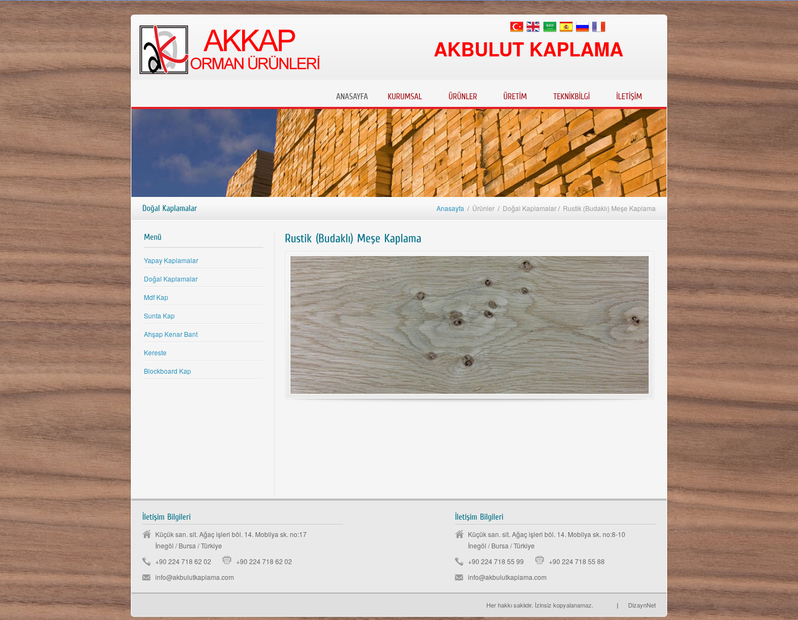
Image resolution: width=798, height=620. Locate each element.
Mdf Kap (156, 297)
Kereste (155, 352)
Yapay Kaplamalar (171, 260)
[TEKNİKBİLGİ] (571, 95)
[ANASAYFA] (352, 95)
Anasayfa (450, 208)
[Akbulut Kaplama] (597, 604)
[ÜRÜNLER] (462, 95)
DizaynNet (636, 604)
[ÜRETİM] (515, 95)
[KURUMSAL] (405, 95)
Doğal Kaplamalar (171, 278)
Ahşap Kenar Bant (171, 333)
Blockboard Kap (167, 370)
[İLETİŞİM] (629, 95)
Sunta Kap (159, 315)
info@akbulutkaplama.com (194, 576)
